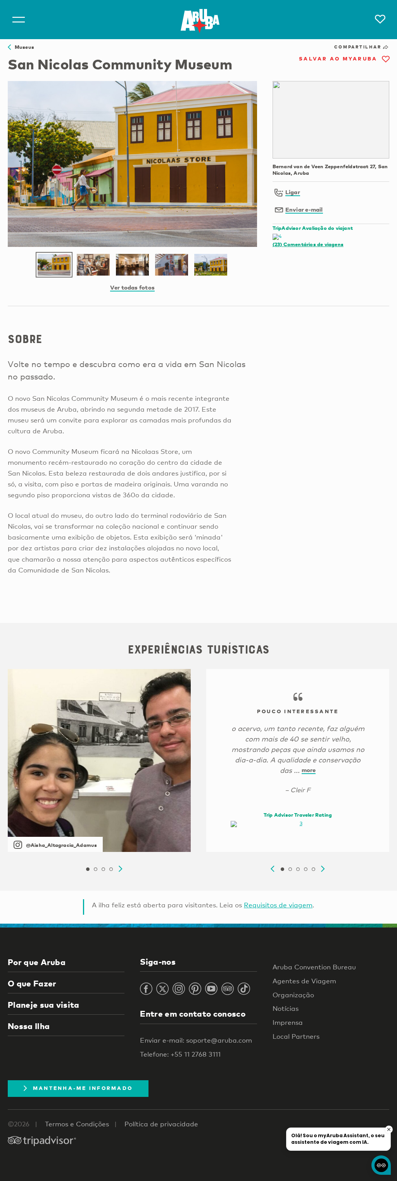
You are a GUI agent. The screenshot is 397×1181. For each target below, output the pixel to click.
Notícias (286, 1008)
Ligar (292, 191)
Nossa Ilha (29, 1026)
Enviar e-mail (304, 209)
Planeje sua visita (43, 1005)
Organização (293, 995)
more (309, 769)
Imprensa (288, 1022)
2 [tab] (95, 869)
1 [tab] (87, 869)
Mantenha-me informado (83, 1088)
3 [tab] (103, 869)
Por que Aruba (37, 962)
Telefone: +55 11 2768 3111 (180, 1054)
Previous (272, 869)
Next (120, 869)
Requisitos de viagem (278, 905)
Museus (22, 47)
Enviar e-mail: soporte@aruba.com (196, 1040)
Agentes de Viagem (304, 981)
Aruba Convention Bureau (314, 967)
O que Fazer (32, 983)
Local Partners (296, 1036)
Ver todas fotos (132, 287)
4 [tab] (111, 869)
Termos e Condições (77, 1124)
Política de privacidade (161, 1124)
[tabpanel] (99, 760)
